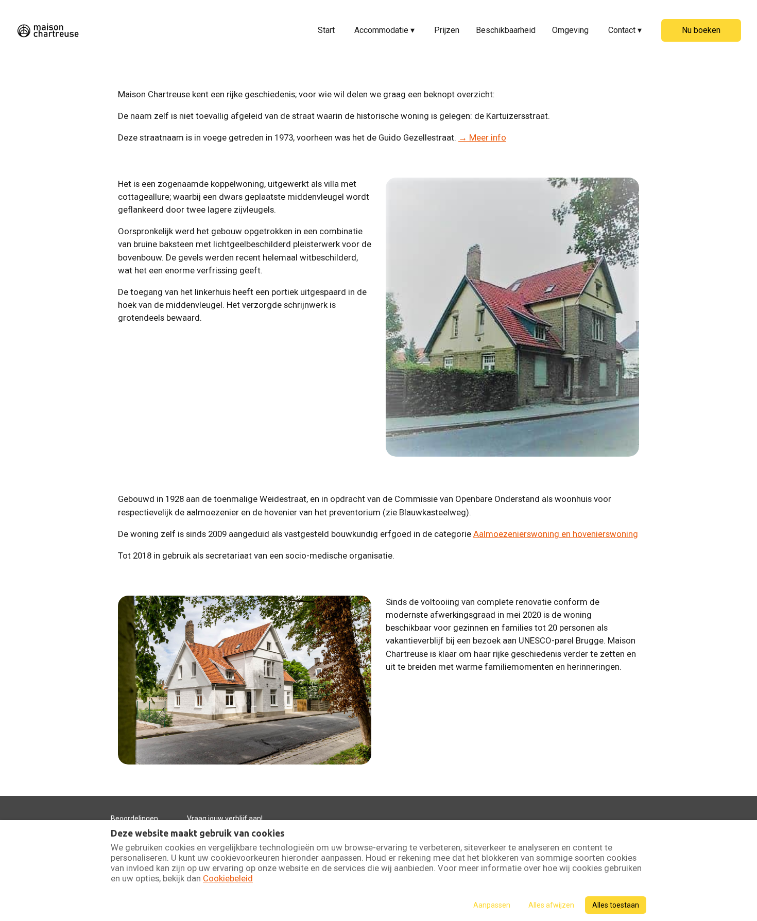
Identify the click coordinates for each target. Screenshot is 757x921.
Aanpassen (491, 905)
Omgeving (570, 30)
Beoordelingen (134, 818)
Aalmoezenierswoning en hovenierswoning (555, 534)
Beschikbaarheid (506, 30)
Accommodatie (384, 30)
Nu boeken (701, 30)
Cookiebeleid (228, 878)
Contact (625, 30)
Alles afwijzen (551, 905)
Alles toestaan (615, 905)
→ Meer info (482, 137)
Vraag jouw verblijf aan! (225, 818)
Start (326, 30)
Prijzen (446, 30)
